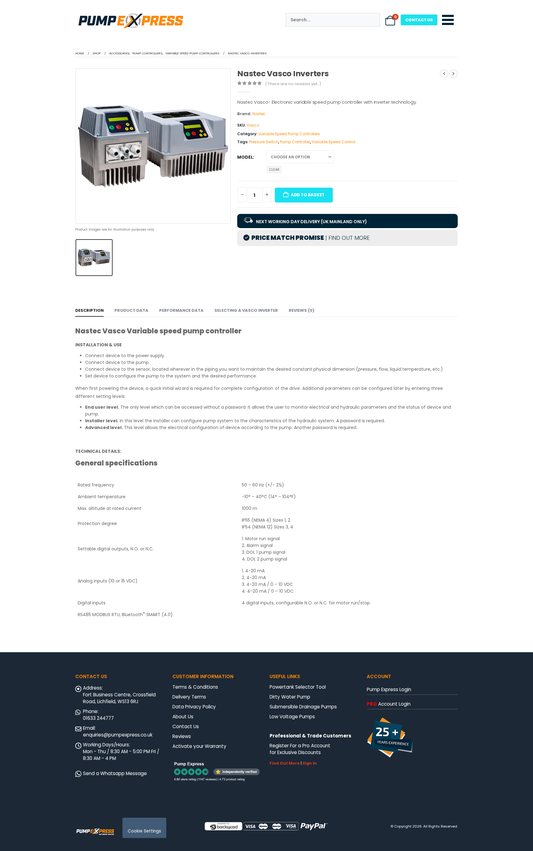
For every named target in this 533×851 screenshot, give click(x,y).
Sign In (310, 763)
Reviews (181, 736)
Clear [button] (274, 169)
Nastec (259, 113)
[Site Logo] (95, 831)
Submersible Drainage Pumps (303, 706)
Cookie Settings (144, 831)
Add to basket (307, 195)
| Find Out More (347, 238)
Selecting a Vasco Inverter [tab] (246, 310)
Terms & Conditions (195, 687)
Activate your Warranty (199, 746)
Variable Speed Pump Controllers (289, 133)
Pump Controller (295, 141)
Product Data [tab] (131, 310)
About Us (182, 716)
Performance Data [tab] (181, 310)
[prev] (444, 73)
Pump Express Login (389, 689)
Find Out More (285, 763)
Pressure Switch (263, 141)
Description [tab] (89, 310)
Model (245, 157)
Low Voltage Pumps (292, 716)
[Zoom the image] (131, 14)
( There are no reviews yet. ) (293, 84)
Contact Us (185, 726)
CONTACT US (419, 20)
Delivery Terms (189, 697)
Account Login (389, 704)
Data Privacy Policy (194, 706)
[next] (453, 73)
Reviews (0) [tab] (301, 310)
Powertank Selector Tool (298, 687)
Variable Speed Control (333, 141)
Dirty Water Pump (290, 697)
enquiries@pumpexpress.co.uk (117, 735)
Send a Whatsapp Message (115, 773)
